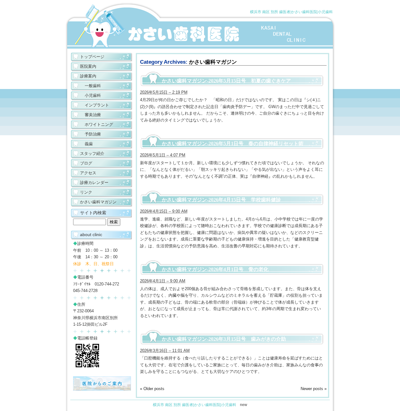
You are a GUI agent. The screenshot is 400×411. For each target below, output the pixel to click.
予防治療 (93, 134)
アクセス (88, 173)
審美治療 (93, 114)
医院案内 (88, 66)
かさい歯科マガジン (98, 202)
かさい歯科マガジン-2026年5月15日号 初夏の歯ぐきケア (226, 80)
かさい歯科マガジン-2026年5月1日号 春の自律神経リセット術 (232, 143)
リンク (86, 192)
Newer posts (314, 388)
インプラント (97, 105)
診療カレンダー (94, 182)
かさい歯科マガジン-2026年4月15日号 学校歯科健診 (221, 199)
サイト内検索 (93, 212)
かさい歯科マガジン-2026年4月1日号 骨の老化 (215, 269)
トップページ (92, 56)
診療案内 (88, 76)
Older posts (152, 388)
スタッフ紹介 (92, 153)
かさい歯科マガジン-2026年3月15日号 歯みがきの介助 (224, 339)
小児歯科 (93, 95)
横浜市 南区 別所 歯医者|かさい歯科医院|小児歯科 (291, 12)
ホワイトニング (99, 124)
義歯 (89, 143)
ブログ (86, 163)
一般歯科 (93, 85)
